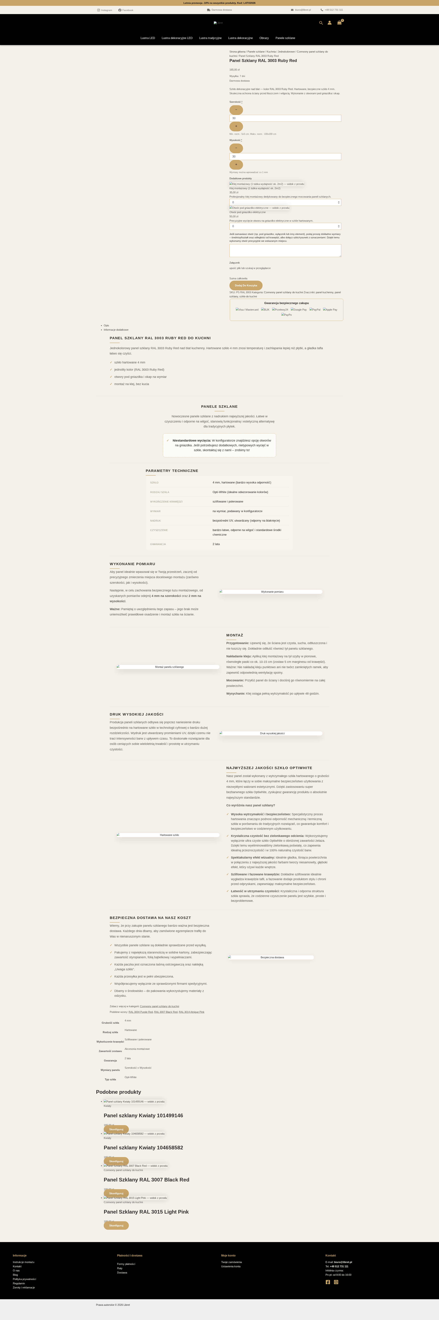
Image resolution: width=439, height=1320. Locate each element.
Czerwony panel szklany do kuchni (283, 292)
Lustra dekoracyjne (240, 38)
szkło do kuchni (248, 296)
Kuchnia (271, 51)
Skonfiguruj (116, 1129)
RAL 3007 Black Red (165, 1011)
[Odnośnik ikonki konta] (330, 23)
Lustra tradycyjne (210, 38)
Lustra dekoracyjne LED (177, 38)
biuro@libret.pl (303, 9)
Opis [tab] (106, 325)
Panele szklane (285, 38)
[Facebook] (327, 1282)
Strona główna (237, 51)
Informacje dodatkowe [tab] (116, 329)
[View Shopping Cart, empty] (339, 22)
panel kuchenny (324, 292)
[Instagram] (336, 1282)
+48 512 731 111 (334, 9)
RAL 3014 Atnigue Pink (191, 1011)
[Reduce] (236, 110)
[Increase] (236, 126)
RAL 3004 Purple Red (141, 1011)
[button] (321, 23)
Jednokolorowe (286, 51)
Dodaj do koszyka (246, 285)
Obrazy (264, 38)
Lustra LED (148, 38)
